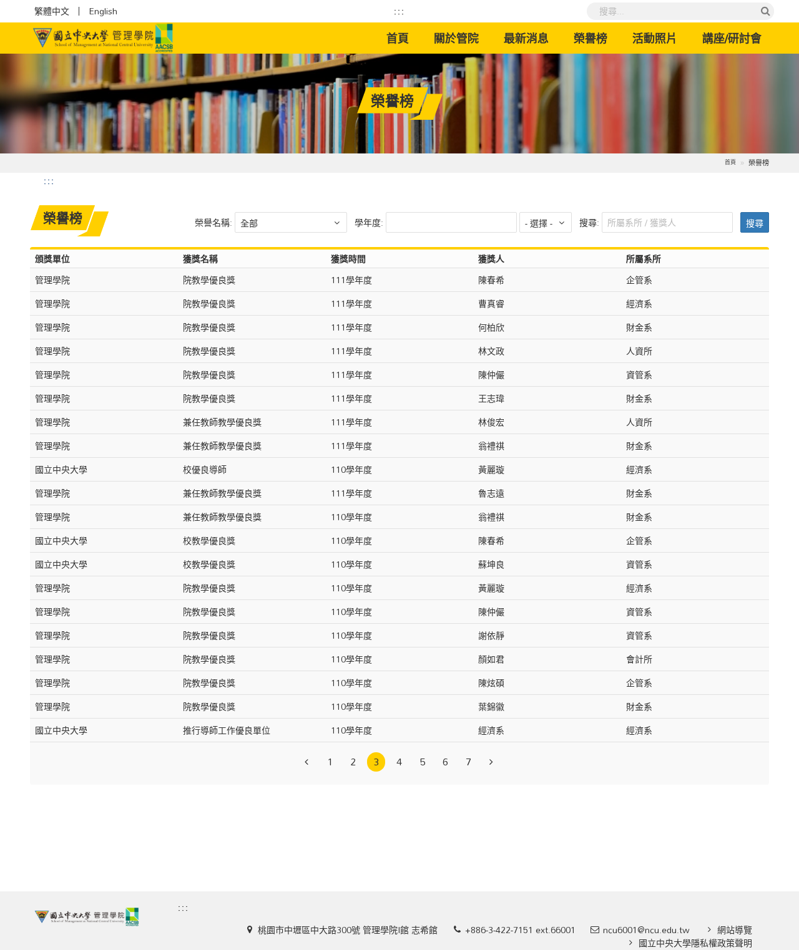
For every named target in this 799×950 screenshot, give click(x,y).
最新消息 (526, 38)
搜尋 (754, 223)
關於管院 (456, 38)
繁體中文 (51, 11)
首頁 (403, 37)
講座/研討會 (732, 38)
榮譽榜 (590, 38)
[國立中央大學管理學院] (103, 38)
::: (399, 11)
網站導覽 (734, 929)
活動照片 (654, 38)
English (103, 11)
